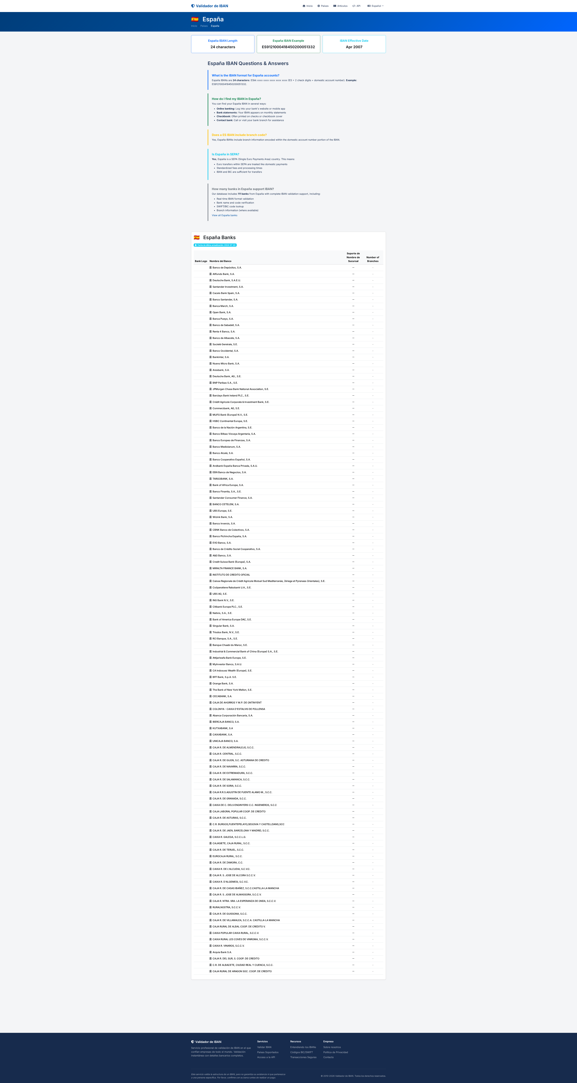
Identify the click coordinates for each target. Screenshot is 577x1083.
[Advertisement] (288, 1002)
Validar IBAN (264, 1047)
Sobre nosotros (332, 1047)
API (358, 5)
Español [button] (376, 5)
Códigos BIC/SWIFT (301, 1052)
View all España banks (224, 215)
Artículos (342, 5)
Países (325, 5)
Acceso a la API (266, 1057)
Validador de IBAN (212, 6)
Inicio (309, 5)
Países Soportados (267, 1052)
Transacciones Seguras (303, 1057)
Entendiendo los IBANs (303, 1047)
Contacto (328, 1057)
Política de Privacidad (335, 1052)
